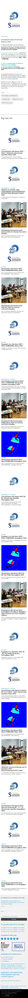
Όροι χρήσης (14, 992)
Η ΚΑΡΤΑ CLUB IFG (7, 977)
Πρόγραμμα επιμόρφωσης (9, 95)
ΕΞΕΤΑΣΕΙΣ (4, 36)
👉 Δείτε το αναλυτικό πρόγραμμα (10, 66)
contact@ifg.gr (5, 961)
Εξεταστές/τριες (7, 102)
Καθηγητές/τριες (17, 99)
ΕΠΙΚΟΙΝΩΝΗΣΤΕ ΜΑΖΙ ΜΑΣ (10, 974)
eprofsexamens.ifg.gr (13, 75)
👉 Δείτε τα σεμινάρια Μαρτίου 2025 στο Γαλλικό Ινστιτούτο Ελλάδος (12, 64)
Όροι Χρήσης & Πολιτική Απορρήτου (11, 980)
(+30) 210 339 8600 (7, 959)
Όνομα (2, 906)
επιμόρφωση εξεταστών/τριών (10, 52)
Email (2, 911)
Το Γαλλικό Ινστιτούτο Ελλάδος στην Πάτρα (12, 931)
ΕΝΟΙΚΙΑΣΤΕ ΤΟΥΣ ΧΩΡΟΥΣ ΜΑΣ (11, 972)
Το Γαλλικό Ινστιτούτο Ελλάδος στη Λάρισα (12, 929)
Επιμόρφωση (6, 99)
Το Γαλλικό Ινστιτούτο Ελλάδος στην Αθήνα (12, 927)
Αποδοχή (7, 995)
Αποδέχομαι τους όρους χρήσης (10, 916)
